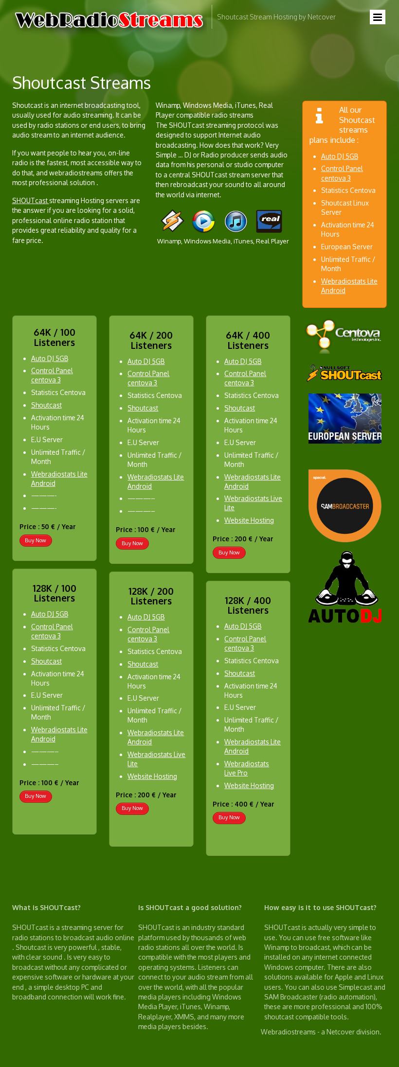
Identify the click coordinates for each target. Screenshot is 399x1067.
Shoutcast (46, 405)
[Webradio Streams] (109, 35)
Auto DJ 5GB (339, 156)
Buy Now (35, 539)
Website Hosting (152, 776)
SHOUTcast (30, 200)
